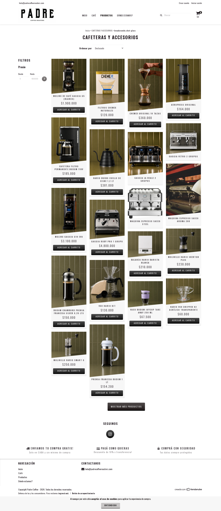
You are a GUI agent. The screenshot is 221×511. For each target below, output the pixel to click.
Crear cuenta (184, 3)
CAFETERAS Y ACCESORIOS (102, 30)
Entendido (110, 505)
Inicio (84, 15)
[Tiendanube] (188, 490)
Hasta (32, 74)
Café (94, 15)
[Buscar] (160, 15)
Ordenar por (85, 48)
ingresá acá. (63, 493)
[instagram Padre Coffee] (110, 434)
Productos (106, 15)
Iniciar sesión (196, 3)
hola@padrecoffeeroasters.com (31, 3)
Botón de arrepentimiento (83, 493)
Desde (20, 74)
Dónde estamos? (125, 15)
